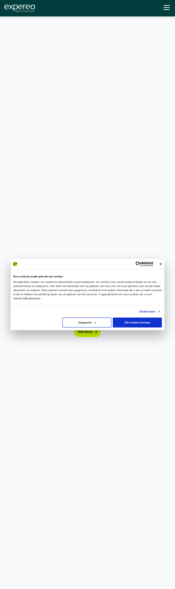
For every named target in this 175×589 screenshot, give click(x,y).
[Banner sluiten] (160, 264)
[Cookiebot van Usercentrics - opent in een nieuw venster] (138, 264)
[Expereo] (19, 8)
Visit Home (85, 332)
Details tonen (147, 311)
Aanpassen (85, 322)
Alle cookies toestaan (137, 322)
